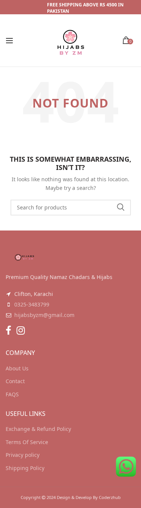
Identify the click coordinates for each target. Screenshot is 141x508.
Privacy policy (22, 454)
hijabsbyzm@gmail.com (44, 314)
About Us (17, 368)
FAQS (12, 394)
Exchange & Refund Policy (38, 428)
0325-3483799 (31, 304)
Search (120, 207)
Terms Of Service (27, 442)
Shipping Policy (25, 468)
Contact (15, 381)
